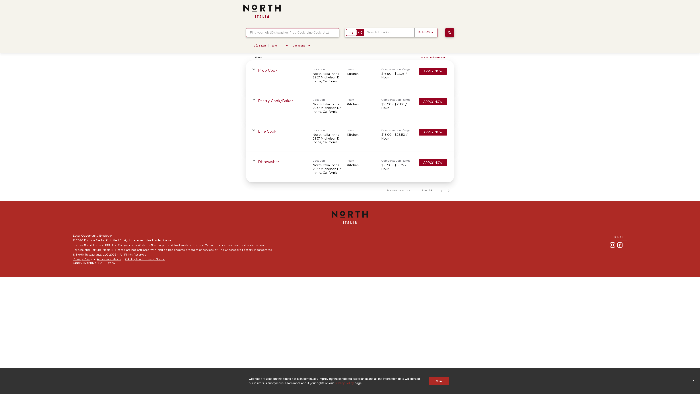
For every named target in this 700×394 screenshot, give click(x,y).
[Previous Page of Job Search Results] (441, 190)
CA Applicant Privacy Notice (145, 259)
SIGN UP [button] (618, 237)
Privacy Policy (82, 259)
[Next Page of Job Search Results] (448, 190)
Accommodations (109, 259)
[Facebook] (620, 246)
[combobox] (292, 32)
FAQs (111, 263)
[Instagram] (613, 246)
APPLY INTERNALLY (87, 263)
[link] (350, 75)
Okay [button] (439, 381)
